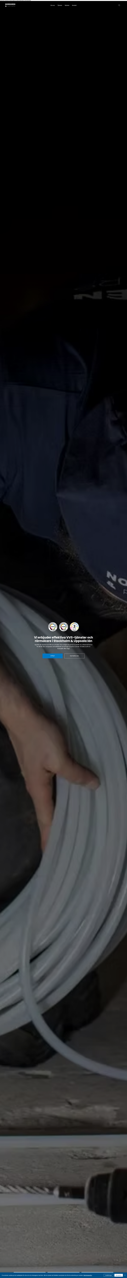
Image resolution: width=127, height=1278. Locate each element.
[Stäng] (125, 1275)
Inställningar (108, 1275)
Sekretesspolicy (87, 1275)
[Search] (119, 5)
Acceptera (118, 1275)
